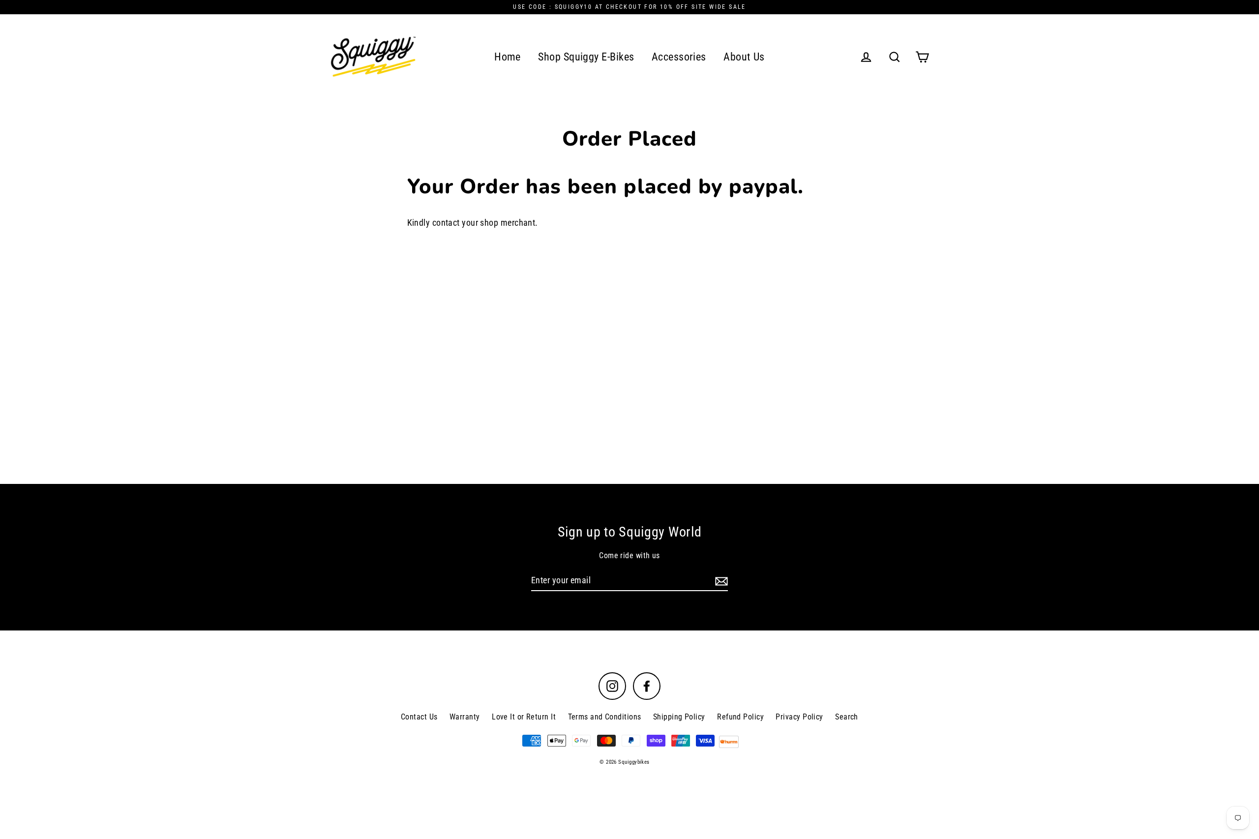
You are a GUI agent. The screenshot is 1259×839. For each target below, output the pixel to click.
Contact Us (419, 716)
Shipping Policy (679, 716)
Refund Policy (740, 716)
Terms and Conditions (604, 716)
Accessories (679, 57)
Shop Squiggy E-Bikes (586, 57)
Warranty (465, 716)
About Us (744, 57)
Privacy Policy (799, 716)
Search (846, 716)
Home (507, 57)
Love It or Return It (524, 716)
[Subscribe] (720, 580)
